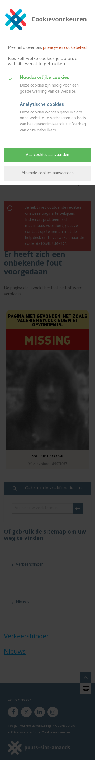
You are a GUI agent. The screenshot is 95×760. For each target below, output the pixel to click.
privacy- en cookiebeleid (65, 48)
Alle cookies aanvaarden (47, 155)
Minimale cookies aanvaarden (47, 173)
